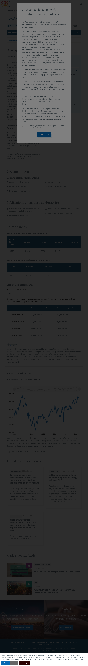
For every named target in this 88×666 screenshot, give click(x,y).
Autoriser (5, 663)
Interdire (14, 663)
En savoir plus (24, 663)
